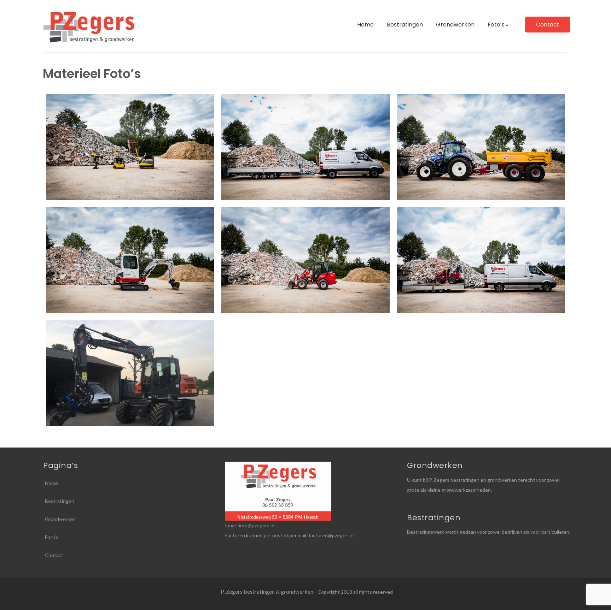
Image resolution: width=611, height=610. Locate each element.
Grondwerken (455, 24)
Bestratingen (405, 24)
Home (365, 24)
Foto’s (498, 24)
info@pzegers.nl (256, 525)
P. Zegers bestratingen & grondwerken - (269, 591)
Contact (547, 24)
